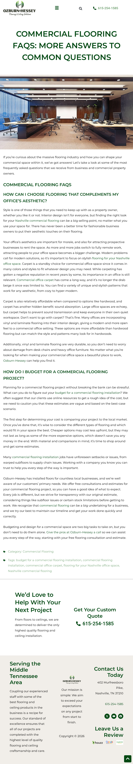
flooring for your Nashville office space (91, 565)
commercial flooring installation (35, 457)
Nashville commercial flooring (37, 220)
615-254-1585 (114, 704)
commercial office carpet (44, 565)
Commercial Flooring (38, 551)
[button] (57, 8)
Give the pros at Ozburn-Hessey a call (73, 532)
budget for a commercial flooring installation (87, 393)
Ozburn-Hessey (14, 360)
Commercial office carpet (35, 280)
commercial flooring (54, 505)
